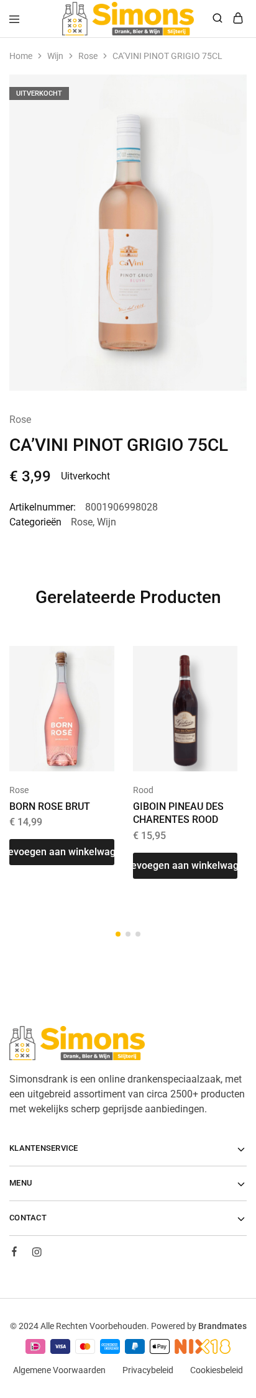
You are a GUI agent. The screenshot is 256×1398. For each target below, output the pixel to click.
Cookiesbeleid (216, 1370)
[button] (61, 852)
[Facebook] (14, 1253)
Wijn (55, 56)
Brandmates (222, 1326)
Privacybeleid (147, 1370)
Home (20, 56)
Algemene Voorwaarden (59, 1370)
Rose (88, 56)
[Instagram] (36, 1253)
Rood (143, 790)
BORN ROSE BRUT (49, 806)
